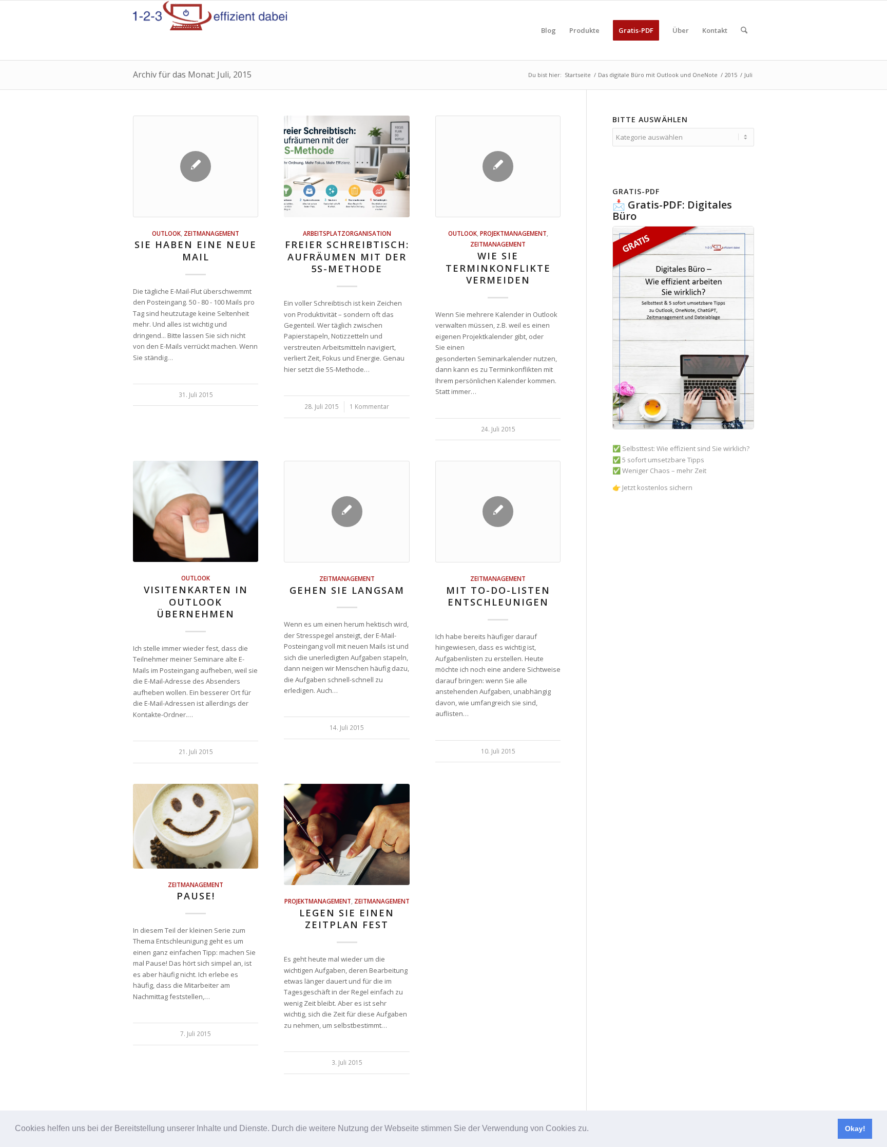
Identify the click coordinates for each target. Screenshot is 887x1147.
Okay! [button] (855, 1128)
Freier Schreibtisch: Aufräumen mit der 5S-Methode (347, 256)
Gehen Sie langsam (347, 590)
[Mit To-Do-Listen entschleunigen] (498, 511)
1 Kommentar (369, 406)
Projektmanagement (513, 233)
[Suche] (744, 30)
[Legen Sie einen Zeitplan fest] (346, 835)
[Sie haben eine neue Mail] (195, 166)
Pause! (196, 896)
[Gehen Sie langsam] (346, 511)
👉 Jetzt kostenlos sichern (652, 487)
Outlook (166, 233)
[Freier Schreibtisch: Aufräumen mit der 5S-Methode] (346, 166)
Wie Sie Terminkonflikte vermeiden (498, 268)
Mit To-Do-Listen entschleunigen (498, 596)
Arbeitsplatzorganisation (347, 233)
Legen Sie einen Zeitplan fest (346, 919)
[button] (592, 1129)
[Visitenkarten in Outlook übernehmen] (195, 511)
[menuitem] (548, 30)
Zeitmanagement (211, 233)
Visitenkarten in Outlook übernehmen (196, 602)
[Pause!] (195, 826)
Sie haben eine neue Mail (195, 250)
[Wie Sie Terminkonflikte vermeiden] (498, 166)
